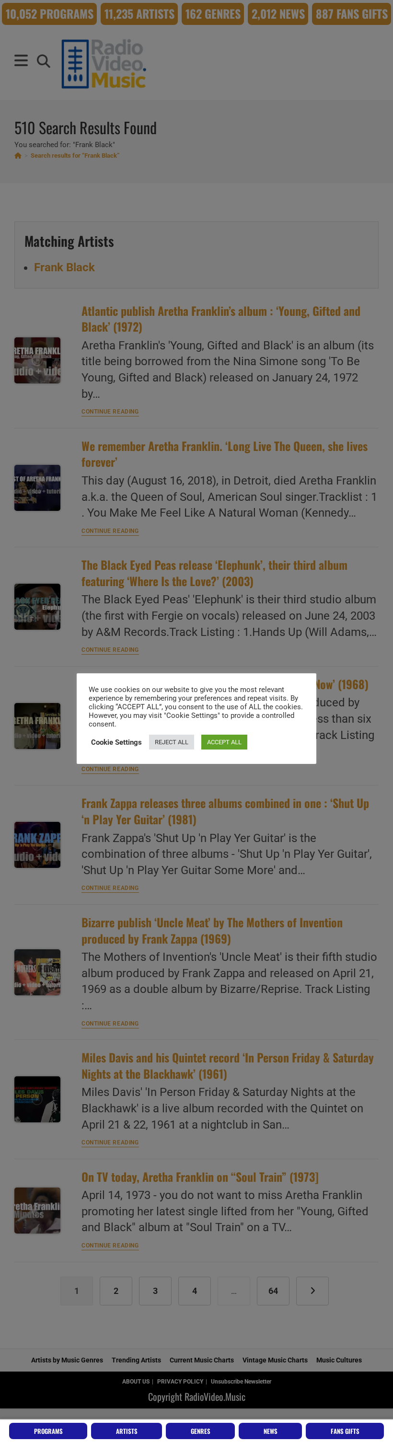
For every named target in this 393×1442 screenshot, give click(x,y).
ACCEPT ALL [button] (224, 742)
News (270, 1431)
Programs (48, 1431)
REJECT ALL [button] (171, 742)
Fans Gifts (345, 1431)
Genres (200, 1431)
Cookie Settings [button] (116, 742)
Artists (127, 1431)
